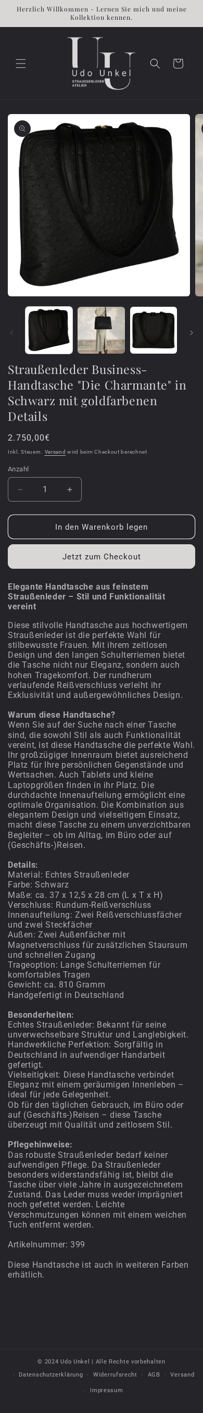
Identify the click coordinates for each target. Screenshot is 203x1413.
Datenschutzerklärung (51, 1374)
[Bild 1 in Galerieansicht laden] (49, 330)
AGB (154, 1374)
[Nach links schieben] (11, 332)
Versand (55, 452)
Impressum (106, 1390)
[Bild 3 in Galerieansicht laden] (153, 330)
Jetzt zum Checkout (101, 556)
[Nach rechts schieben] (191, 332)
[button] (20, 63)
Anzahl (18, 469)
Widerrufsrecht (115, 1374)
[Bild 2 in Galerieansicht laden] (101, 330)
